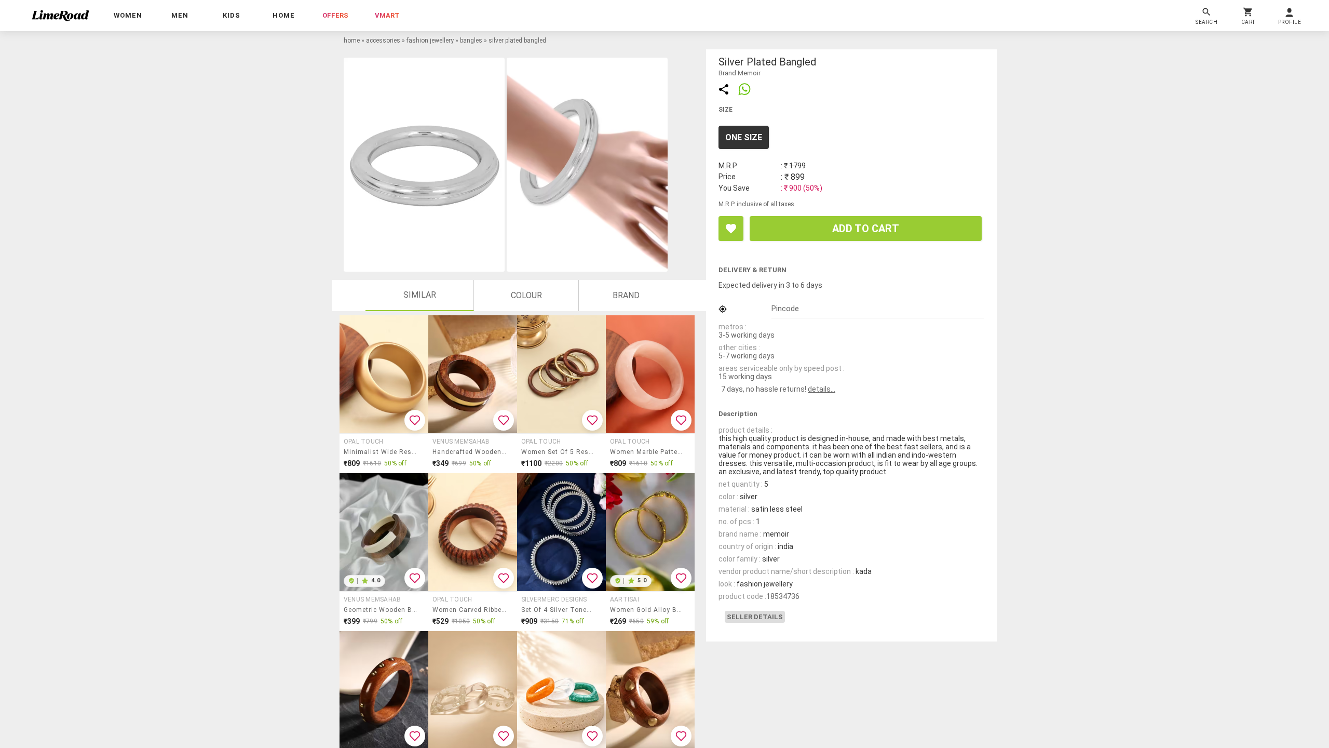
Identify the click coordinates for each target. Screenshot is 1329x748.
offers (335, 15)
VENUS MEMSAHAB (461, 441)
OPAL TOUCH (363, 441)
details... (821, 389)
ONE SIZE (743, 137)
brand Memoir (739, 73)
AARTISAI (624, 599)
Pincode (785, 308)
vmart (387, 15)
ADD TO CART (865, 228)
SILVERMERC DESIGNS (554, 599)
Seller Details (755, 617)
